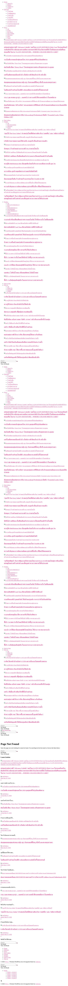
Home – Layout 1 (12, 972)
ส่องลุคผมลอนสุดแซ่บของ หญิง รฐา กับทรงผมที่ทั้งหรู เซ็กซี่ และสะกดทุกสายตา (30, 82)
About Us (9, 3)
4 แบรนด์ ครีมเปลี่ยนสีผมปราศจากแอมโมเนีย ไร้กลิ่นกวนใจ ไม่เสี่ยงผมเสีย (28, 219)
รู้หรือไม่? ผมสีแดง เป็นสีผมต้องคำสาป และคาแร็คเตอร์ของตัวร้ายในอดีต (28, 156)
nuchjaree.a (5, 776)
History (9, 5)
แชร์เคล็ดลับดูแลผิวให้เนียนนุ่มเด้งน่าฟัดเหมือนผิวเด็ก (21, 357)
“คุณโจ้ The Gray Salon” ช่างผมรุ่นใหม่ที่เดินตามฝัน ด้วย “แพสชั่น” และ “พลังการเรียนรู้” (34, 133)
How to (6, 285)
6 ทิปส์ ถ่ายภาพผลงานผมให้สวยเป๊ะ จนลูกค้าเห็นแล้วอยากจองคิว (25, 141)
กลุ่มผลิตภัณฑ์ (11, 26)
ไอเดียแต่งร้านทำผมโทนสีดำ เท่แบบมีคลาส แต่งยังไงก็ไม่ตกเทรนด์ (26, 90)
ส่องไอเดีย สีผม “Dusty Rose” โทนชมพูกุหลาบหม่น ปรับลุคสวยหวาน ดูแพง (29, 67)
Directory (6, 9)
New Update (10, 33)
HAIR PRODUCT (12, 208)
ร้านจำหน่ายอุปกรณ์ (13, 23)
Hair (8, 206)
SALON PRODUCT (13, 214)
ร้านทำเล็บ (10, 15)
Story (8, 36)
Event (8, 30)
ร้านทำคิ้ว (10, 17)
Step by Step (7, 283)
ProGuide (9, 289)
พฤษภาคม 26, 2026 (6, 899)
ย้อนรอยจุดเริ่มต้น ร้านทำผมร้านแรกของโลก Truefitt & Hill (24, 179)
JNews (7, 961)
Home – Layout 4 (12, 976)
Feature (6, 122)
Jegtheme (37, 961)
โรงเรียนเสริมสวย (12, 19)
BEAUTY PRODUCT (13, 205)
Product (6, 202)
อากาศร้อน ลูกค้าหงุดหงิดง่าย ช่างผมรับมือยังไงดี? (20, 171)
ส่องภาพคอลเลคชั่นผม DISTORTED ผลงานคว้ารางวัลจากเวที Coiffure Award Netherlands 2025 (33, 877)
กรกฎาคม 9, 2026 (6, 830)
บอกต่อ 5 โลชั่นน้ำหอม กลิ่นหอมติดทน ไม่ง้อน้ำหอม (21, 272)
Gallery (9, 8)
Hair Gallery (7, 120)
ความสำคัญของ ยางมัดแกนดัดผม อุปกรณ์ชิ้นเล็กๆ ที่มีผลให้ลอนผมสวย (27, 186)
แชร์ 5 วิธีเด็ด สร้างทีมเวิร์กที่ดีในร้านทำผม (18, 327)
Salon (8, 212)
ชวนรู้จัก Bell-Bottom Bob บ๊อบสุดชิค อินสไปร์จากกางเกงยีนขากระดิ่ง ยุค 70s (30, 164)
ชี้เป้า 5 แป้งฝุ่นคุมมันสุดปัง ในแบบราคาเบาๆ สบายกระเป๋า (23, 280)
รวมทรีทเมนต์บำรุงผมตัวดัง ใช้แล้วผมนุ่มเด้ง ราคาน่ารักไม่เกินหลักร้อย (27, 234)
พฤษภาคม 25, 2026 (6, 917)
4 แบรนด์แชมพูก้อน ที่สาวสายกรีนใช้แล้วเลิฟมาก (20, 250)
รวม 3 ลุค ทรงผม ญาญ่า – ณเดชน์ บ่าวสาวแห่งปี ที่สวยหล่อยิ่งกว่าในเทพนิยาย (30, 97)
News (5, 27)
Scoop (9, 127)
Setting (9, 291)
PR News (9, 35)
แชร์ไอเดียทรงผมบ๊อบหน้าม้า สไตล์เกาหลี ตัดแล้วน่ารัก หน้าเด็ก (25, 75)
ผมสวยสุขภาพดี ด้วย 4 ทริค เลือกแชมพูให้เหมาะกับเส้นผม (23, 334)
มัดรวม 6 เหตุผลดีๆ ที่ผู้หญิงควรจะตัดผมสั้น (18, 312)
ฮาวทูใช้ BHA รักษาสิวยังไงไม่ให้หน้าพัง (17, 304)
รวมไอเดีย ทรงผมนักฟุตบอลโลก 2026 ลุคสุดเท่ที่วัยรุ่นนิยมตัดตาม (25, 59)
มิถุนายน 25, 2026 (6, 847)
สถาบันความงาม (12, 21)
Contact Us (10, 6)
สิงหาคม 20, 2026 (6, 778)
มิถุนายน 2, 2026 (5, 865)
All (8, 29)
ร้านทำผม (10, 11)
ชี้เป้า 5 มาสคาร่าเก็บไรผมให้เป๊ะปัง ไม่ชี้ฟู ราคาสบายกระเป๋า (24, 257)
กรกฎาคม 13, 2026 (6, 813)
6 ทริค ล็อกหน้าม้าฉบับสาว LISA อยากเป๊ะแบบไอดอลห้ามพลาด (25, 297)
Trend (8, 38)
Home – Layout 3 (12, 975)
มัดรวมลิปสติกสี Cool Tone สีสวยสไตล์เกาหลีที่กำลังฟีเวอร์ (23, 227)
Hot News (10, 32)
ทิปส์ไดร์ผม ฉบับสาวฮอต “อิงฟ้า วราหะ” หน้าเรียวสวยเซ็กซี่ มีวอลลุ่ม (27, 319)
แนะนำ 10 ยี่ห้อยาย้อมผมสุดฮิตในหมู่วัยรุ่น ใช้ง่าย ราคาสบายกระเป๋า (27, 265)
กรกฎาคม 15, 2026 (6, 795)
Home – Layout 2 (12, 973)
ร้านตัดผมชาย (11, 13)
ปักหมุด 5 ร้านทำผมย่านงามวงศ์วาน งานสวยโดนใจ (21, 148)
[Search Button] (17, 361)
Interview (9, 126)
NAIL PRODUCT (12, 211)
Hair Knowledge (11, 124)
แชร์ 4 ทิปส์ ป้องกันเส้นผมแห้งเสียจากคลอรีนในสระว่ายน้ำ (23, 342)
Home (5, 2)
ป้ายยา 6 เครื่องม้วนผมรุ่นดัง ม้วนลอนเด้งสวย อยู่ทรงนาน (23, 242)
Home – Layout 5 (12, 978)
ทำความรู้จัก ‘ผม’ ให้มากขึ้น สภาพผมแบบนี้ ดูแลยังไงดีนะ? (23, 350)
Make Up (9, 288)
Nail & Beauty (11, 209)
